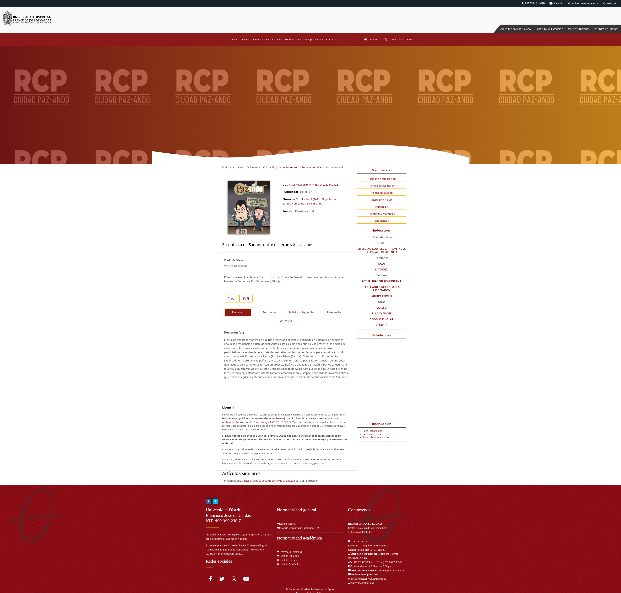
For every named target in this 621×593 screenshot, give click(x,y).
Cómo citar (286, 320)
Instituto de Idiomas (606, 29)
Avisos (245, 39)
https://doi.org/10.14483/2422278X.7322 (313, 184)
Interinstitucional (578, 29)
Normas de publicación (381, 179)
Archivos (277, 39)
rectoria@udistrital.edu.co (361, 532)
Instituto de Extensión (549, 29)
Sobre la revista (293, 39)
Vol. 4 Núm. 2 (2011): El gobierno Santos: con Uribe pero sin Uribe (284, 167)
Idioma (374, 39)
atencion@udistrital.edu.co (377, 570)
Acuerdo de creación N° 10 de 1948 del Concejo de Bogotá (236, 545)
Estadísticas (381, 220)
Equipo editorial (314, 39)
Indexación (381, 207)
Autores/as (269, 312)
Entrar (410, 39)
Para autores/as (372, 434)
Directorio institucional (363, 583)
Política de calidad (382, 192)
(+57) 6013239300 (360, 562)
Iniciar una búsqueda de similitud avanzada (268, 480)
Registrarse (397, 39)
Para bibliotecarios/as (376, 437)
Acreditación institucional (515, 29)
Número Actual (260, 39)
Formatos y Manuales (381, 214)
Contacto (331, 39)
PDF (233, 298)
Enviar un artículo (381, 200)
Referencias (334, 312)
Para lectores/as (372, 431)
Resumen (238, 312)
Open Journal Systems (325, 589)
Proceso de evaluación (381, 186)
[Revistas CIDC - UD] (364, 39)
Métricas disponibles (302, 312)
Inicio (235, 39)
